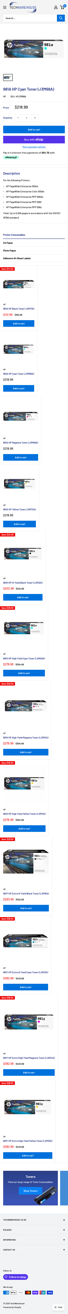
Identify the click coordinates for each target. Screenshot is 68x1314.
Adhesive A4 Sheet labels (17, 258)
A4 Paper (8, 242)
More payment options (34, 146)
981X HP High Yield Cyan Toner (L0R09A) (24, 658)
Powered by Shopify (12, 1307)
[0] (62, 7)
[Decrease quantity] (18, 118)
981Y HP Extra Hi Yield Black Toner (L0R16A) (26, 893)
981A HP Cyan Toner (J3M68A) (18, 373)
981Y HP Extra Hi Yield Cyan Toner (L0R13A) (25, 972)
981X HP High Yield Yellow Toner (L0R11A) (24, 813)
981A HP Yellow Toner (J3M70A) (19, 509)
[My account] (55, 7)
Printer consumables (14, 234)
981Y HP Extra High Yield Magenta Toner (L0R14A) (29, 1057)
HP (4, 96)
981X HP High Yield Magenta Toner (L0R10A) (25, 737)
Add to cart (34, 129)
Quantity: (8, 117)
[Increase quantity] (35, 118)
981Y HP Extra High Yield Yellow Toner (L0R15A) (27, 1140)
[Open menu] (4, 7)
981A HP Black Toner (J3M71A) (18, 308)
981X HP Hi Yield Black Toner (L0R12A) (23, 582)
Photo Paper (9, 250)
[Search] (61, 18)
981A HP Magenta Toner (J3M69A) (20, 442)
